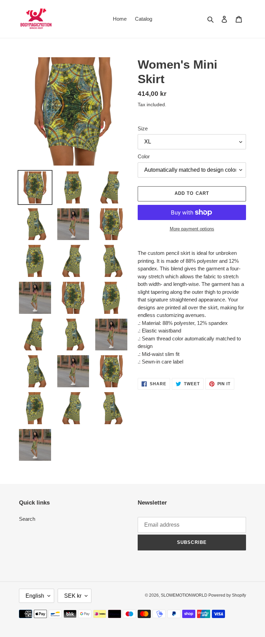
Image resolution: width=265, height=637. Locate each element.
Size (143, 128)
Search (27, 519)
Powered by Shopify (227, 595)
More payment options (192, 228)
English (35, 596)
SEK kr (72, 596)
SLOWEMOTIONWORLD (184, 595)
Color (144, 156)
